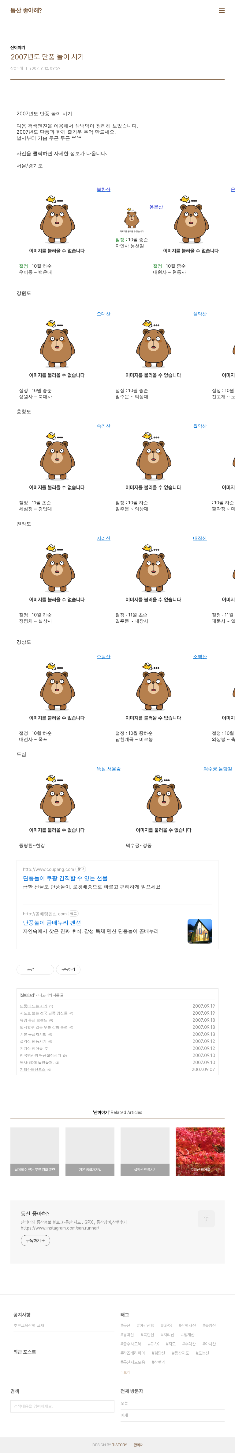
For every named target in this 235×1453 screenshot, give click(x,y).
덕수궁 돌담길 (217, 769)
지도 (172, 1343)
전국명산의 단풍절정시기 (40, 1055)
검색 (108, 1406)
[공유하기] (39, 969)
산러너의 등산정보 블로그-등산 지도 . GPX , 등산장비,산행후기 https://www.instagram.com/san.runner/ (74, 1225)
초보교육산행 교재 (28, 1325)
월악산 (200, 426)
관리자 (138, 1445)
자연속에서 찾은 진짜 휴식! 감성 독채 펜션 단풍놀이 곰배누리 (91, 931)
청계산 (189, 1334)
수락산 (190, 1343)
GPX (155, 1343)
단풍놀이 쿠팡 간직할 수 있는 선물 (65, 878)
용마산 (128, 1334)
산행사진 (188, 1325)
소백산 (200, 656)
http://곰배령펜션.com (45, 913)
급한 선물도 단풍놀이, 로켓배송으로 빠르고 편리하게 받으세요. (92, 886)
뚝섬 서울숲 (109, 769)
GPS (167, 1325)
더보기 (125, 1372)
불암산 (210, 1325)
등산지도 (181, 1353)
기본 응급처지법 (33, 1034)
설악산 (200, 314)
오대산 (103, 314)
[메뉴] (221, 10)
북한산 (148, 1334)
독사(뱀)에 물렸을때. (37, 1062)
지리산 (103, 538)
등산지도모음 (134, 1362)
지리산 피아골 (31, 1048)
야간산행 (147, 1325)
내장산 (200, 538)
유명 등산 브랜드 (33, 1020)
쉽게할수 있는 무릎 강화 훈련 (44, 1027)
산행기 (159, 1362)
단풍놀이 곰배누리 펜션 (52, 922)
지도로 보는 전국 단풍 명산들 (44, 1013)
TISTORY (119, 1445)
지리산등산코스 (33, 1069)
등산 (126, 1325)
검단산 (159, 1353)
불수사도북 (132, 1343)
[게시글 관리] (47, 969)
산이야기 (27, 995)
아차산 (210, 1343)
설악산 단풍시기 (33, 1041)
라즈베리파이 (134, 1353)
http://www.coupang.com (48, 869)
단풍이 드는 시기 (33, 1006)
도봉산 (203, 1353)
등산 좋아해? (26, 10)
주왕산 (103, 656)
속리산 (103, 426)
